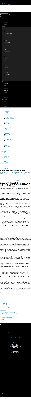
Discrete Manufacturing (8, 29)
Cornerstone (4, 99)
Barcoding (6, 47)
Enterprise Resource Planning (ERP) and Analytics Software (15, 173)
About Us (5, 101)
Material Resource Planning (8, 33)
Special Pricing (7, 56)
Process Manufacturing (8, 31)
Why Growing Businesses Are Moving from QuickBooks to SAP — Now (12, 313)
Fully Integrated (7, 142)
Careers (4, 104)
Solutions (3, 26)
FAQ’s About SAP (6, 90)
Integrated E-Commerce (7, 155)
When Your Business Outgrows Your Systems (8, 312)
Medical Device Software (6, 333)
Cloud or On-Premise (8, 138)
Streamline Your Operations (6, 314)
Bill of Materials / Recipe (8, 35)
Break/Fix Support (7, 79)
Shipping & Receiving (7, 42)
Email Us (3, 2)
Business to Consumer (7, 51)
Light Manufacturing (7, 114)
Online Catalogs (7, 54)
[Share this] (14, 180)
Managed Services (7, 76)
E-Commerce (5, 49)
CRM (4, 60)
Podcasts (5, 161)
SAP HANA (5, 85)
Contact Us (5, 166)
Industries (3, 108)
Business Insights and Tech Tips (7, 317)
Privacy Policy (5, 106)
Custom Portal (7, 58)
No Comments (4, 176)
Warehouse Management (9, 127)
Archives (1, 322)
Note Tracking (7, 67)
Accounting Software (15, 172)
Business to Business (8, 131)
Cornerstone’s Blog (6, 97)
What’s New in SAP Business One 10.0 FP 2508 (9, 316)
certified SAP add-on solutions (5, 260)
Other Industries (5, 24)
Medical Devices (6, 22)
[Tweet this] (15, 180)
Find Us (3, 3)
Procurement (6, 40)
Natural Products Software (6, 332)
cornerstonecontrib (4, 172)
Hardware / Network (7, 144)
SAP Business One (6, 83)
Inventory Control (8, 125)
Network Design (7, 72)
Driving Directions (15, 340)
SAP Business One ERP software (11, 207)
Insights (3, 94)
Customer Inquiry (7, 65)
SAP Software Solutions (5, 335)
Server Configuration (7, 74)
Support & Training (6, 88)
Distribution (5, 38)
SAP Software (4, 81)
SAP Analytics (5, 92)
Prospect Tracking (7, 63)
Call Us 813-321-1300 (6, 4)
